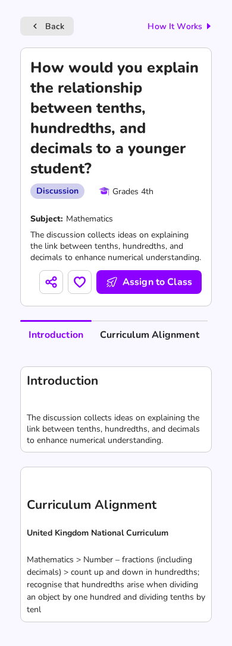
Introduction (56, 334)
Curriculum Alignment (149, 334)
